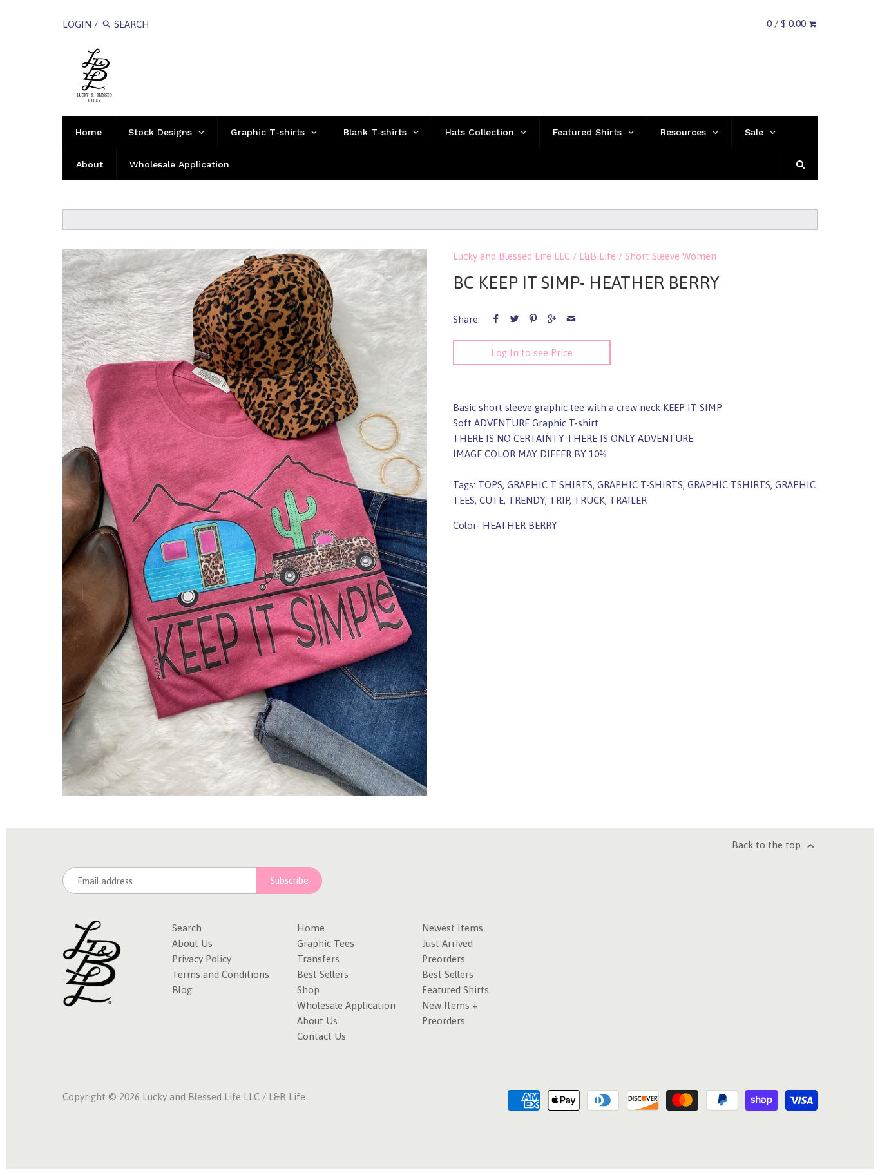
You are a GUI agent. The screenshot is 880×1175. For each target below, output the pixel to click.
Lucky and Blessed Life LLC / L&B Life (534, 256)
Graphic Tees (325, 943)
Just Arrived (447, 943)
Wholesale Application (346, 1005)
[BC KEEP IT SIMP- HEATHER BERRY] (244, 522)
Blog (182, 989)
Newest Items (452, 927)
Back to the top (767, 844)
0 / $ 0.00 (787, 23)
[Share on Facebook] (495, 319)
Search (187, 927)
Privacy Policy (201, 958)
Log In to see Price (532, 352)
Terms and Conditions (220, 974)
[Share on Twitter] (514, 319)
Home (311, 927)
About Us (192, 943)
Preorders (443, 958)
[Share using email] (571, 319)
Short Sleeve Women (670, 256)
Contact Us (321, 1036)
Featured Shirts (455, 989)
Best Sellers (323, 974)
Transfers (318, 958)
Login (76, 24)
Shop (308, 989)
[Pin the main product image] (533, 319)
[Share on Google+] (552, 319)
